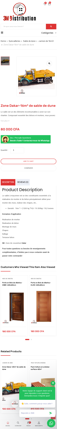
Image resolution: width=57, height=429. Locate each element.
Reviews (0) (22, 182)
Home (3, 41)
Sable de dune (29, 41)
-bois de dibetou (7, 279)
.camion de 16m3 (46, 41)
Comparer (28, 168)
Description (8, 182)
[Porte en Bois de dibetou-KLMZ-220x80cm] (43, 307)
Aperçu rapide (14, 320)
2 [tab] (31, 339)
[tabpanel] (14, 306)
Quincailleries (14, 41)
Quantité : (4, 150)
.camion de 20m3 (7, 363)
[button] (49, 4)
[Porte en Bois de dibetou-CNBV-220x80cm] (14, 307)
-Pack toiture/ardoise (38, 363)
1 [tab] (27, 339)
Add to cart (28, 161)
